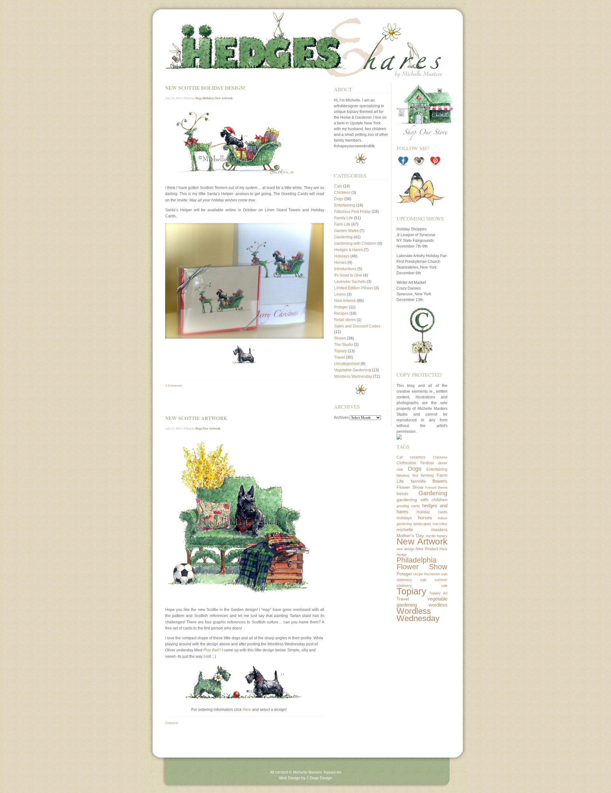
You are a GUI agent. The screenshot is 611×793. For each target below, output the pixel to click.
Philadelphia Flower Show (422, 563)
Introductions (345, 269)
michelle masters (422, 529)
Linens (340, 294)
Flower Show (410, 487)
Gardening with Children (355, 243)
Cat (400, 457)
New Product (427, 549)
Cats (338, 186)
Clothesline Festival (415, 463)
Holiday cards (432, 512)
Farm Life (342, 224)
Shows (340, 338)
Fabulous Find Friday (352, 211)
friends (402, 494)
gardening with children (422, 499)
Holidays (208, 98)
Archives (341, 417)
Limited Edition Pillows (353, 288)
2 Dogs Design (319, 778)
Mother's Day (410, 535)
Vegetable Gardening (352, 370)
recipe (418, 574)
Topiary (340, 351)
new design (405, 549)
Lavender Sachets (350, 281)
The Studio (343, 344)
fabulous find (407, 475)
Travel (339, 357)
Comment (171, 722)
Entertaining (344, 205)
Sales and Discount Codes (357, 326)
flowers (439, 481)
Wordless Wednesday (353, 376)
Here (246, 709)
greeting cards (408, 506)
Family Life (343, 218)
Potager (341, 307)
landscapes (422, 524)
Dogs (198, 98)
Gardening (343, 237)
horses (425, 517)
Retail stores (345, 320)
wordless (438, 604)
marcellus (439, 524)
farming (427, 475)
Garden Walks (346, 230)
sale (444, 574)
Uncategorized (347, 363)
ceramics (417, 457)
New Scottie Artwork (196, 418)
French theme (436, 487)
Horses (340, 262)
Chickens (342, 192)
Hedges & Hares (348, 250)
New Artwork (224, 98)
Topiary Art (438, 593)
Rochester (432, 574)
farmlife (418, 481)
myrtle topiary (436, 536)
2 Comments (173, 385)
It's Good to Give (348, 275)
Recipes (341, 313)
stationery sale (411, 580)
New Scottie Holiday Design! (205, 87)
